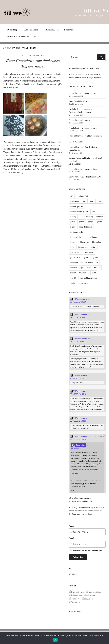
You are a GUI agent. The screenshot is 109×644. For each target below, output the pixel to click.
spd (81, 267)
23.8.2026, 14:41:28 (78, 302)
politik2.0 (97, 257)
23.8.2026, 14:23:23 (78, 342)
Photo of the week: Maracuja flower (83, 169)
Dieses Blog (12, 29)
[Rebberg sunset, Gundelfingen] (82, 595)
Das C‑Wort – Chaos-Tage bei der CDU (85, 176)
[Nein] (105, 637)
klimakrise (84, 242)
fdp (81, 216)
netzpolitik (89, 252)
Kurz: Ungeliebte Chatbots (79, 101)
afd (71, 196)
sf (97, 262)
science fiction (87, 262)
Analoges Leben (31, 29)
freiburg (89, 216)
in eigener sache (76, 231)
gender (81, 221)
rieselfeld (74, 262)
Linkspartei (82, 247)
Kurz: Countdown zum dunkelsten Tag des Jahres (33, 63)
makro (93, 247)
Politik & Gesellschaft (16, 36)
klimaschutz (97, 242)
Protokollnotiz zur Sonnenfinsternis (83, 128)
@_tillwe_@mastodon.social (80, 501)
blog (91, 201)
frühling (99, 216)
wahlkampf (83, 272)
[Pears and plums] (76, 591)
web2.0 (73, 277)
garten (72, 221)
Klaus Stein (80, 445)
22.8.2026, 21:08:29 (79, 448)
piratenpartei (75, 257)
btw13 (99, 201)
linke (72, 247)
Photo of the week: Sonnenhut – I (82, 93)
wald (94, 272)
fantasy (73, 216)
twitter (73, 272)
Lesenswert (69, 29)
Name (71, 525)
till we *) (95, 10)
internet (73, 242)
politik (86, 257)
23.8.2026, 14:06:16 (78, 394)
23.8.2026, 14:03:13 (78, 421)
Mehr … (37, 36)
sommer (73, 267)
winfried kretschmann (88, 277)
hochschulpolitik (85, 226)
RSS (89, 513)
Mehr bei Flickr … (76, 611)
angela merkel (82, 196)
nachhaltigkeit (76, 252)
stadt (89, 267)
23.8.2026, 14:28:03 (78, 318)
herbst (72, 226)
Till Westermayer (80, 299)
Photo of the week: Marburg (80, 120)
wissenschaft (84, 283)
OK (55, 640)
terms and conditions (94, 550)
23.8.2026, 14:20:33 (78, 378)
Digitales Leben (52, 29)
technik (97, 267)
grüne (99, 221)
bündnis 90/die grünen (79, 211)
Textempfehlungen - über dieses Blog (84, 68)
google (91, 221)
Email (71, 538)
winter (73, 283)
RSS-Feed (73, 574)
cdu (93, 211)
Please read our (87, 550)
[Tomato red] (74, 598)
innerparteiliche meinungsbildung (83, 237)
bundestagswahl (76, 206)
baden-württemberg (78, 201)
